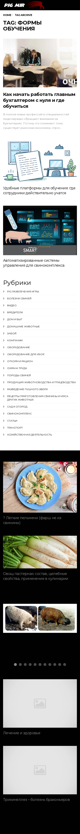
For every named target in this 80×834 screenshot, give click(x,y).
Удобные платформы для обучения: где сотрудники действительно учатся (39, 190)
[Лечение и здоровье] (40, 703)
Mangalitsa (20, 621)
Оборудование (18, 347)
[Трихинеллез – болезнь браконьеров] (40, 770)
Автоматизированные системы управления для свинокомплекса (34, 263)
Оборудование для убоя (25, 354)
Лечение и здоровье (21, 733)
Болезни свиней (19, 298)
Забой (11, 333)
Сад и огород (17, 406)
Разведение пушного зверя (27, 389)
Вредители (15, 312)
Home (7, 15)
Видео (12, 305)
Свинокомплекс (19, 413)
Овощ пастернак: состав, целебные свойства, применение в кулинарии (35, 576)
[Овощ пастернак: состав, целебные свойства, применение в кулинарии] (40, 552)
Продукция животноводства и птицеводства (41, 382)
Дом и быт (14, 319)
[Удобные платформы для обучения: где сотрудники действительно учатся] (40, 162)
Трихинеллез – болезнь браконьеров (36, 799)
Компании (15, 340)
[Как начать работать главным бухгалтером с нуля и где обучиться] (40, 63)
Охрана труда (17, 368)
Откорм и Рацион (20, 361)
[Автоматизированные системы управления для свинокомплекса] (40, 230)
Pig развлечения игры (23, 291)
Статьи (12, 420)
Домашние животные (23, 326)
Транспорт (15, 427)
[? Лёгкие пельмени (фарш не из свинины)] (40, 487)
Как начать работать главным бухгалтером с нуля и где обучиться (39, 100)
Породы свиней (19, 375)
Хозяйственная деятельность (29, 434)
